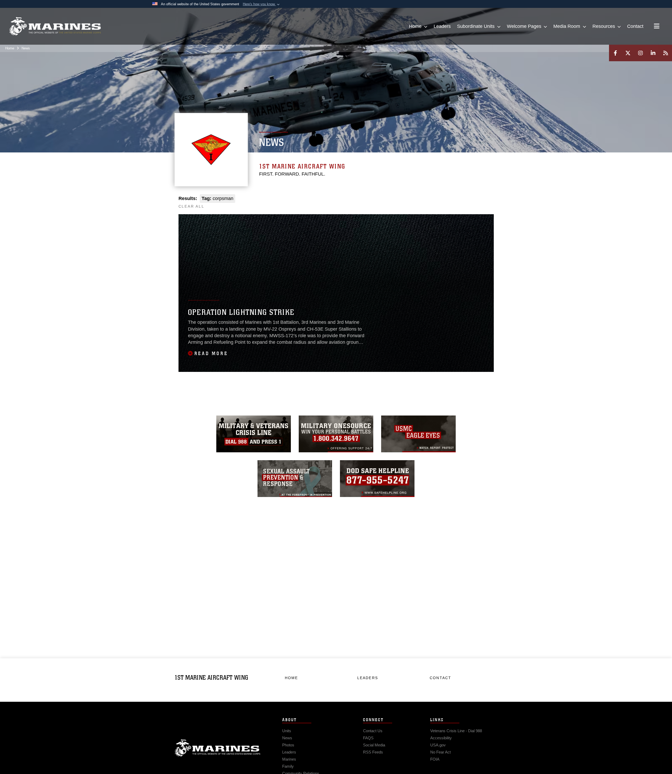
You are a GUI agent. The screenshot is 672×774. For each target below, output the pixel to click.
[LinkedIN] (653, 53)
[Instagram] (640, 53)
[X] (628, 53)
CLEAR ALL (191, 206)
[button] (262, 4)
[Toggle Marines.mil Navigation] (656, 26)
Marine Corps (218, 748)
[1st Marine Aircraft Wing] (55, 26)
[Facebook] (615, 53)
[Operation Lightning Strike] (336, 293)
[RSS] (665, 53)
